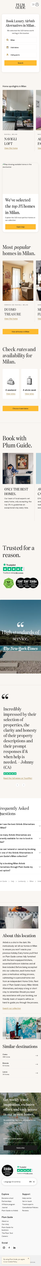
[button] (20, 4)
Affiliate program (8, 1204)
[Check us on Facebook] (9, 1247)
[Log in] (35, 4)
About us (5, 1221)
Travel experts (27, 1204)
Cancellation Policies (30, 1207)
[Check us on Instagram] (4, 1247)
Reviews (25, 1210)
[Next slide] (23, 785)
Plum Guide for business (7, 1228)
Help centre (26, 1198)
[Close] (28, 1258)
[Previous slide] (17, 785)
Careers (5, 1236)
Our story (5, 1224)
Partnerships (6, 1201)
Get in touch (27, 1201)
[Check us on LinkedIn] (14, 1247)
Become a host (7, 1198)
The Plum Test (7, 1233)
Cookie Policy (12, 1262)
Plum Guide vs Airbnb (10, 1210)
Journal (4, 1207)
